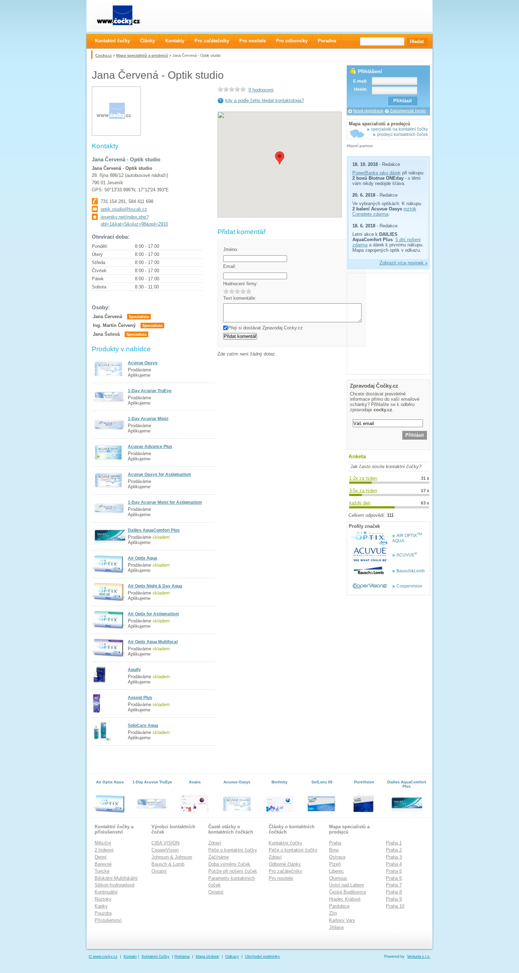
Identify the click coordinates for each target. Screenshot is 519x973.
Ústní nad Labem (346, 885)
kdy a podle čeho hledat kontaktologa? (264, 100)
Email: (229, 266)
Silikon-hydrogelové (115, 885)
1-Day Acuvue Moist (148, 418)
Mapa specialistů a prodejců (142, 55)
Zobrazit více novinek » (404, 262)
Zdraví (214, 843)
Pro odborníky (292, 40)
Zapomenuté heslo (408, 110)
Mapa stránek (207, 956)
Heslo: (360, 89)
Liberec (336, 871)
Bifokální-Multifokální (116, 878)
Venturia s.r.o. (418, 956)
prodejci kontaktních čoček (402, 134)
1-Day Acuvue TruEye (150, 390)
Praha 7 (394, 885)
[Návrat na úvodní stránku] (124, 16)
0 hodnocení (261, 89)
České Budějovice (347, 892)
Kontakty (174, 40)
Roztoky (103, 899)
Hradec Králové (344, 899)
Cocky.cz (103, 55)
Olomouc (338, 878)
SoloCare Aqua (143, 725)
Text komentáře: (239, 298)
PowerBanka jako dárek (376, 172)
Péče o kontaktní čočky (232, 850)
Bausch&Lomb (410, 571)
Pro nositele (281, 878)
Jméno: (230, 249)
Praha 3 (394, 857)
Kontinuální (106, 892)
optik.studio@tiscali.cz (124, 209)
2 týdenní (104, 850)
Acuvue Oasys (142, 362)
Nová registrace (368, 110)
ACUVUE (406, 555)
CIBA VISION (165, 843)
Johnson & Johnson (171, 857)
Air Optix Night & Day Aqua (155, 586)
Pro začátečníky (285, 871)
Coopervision (409, 586)
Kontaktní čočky (285, 843)
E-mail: (360, 81)
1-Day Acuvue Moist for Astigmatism (165, 502)
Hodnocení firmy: (240, 283)
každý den (359, 503)
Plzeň (335, 864)
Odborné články (285, 864)
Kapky (101, 906)
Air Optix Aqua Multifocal (153, 641)
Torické (102, 871)
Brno (334, 850)
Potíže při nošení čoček (232, 871)
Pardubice (339, 906)
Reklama (182, 956)
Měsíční (103, 843)
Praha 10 (395, 906)
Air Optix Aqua (142, 558)
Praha (335, 843)
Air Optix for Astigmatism (153, 613)
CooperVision (165, 850)
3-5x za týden (363, 490)
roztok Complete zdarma (384, 211)
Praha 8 (394, 892)
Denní (101, 857)
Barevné (103, 864)
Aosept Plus (140, 697)
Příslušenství (108, 920)
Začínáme (218, 857)
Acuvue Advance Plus (150, 446)
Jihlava (336, 927)
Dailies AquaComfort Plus (154, 530)
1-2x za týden (363, 478)
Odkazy (232, 956)
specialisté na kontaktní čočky (399, 129)
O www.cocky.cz (103, 956)
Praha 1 (394, 843)
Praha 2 (394, 850)
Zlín (333, 913)
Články (147, 40)
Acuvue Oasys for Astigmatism (159, 474)
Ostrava (337, 857)
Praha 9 (394, 899)
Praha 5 (394, 871)
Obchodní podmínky (262, 956)
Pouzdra (103, 913)
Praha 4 (394, 864)
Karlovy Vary (342, 920)
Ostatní (159, 871)
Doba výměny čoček (229, 864)
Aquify (134, 669)
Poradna (327, 40)
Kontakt (130, 956)
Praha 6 (394, 878)
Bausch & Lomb (167, 864)
